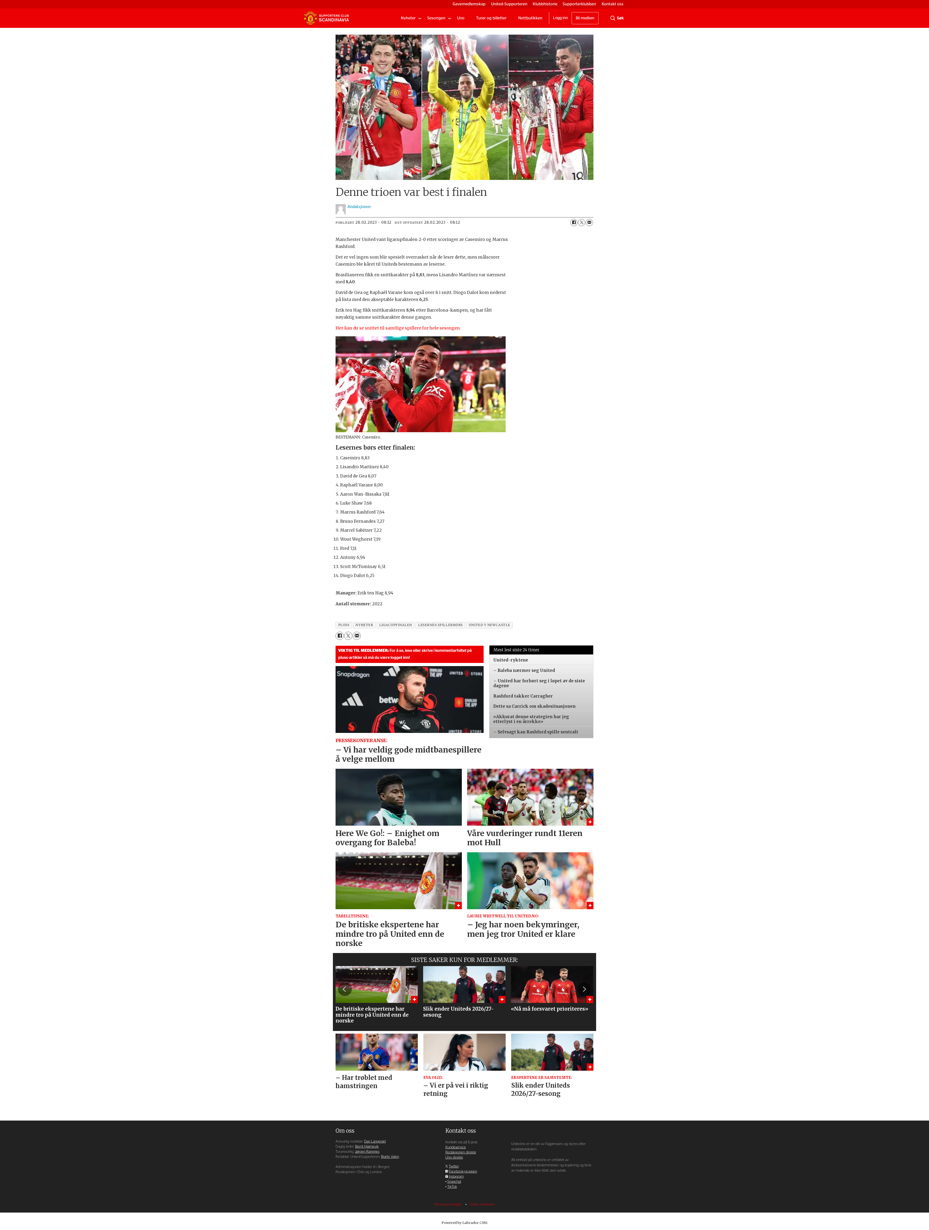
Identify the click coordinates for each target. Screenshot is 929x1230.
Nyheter (408, 18)
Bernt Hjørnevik (367, 1146)
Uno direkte (454, 1157)
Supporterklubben (579, 4)
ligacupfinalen (395, 625)
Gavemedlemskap (469, 4)
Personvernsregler (449, 1204)
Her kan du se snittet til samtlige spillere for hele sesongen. (398, 328)
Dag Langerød (375, 1141)
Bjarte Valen (390, 1157)
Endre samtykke (482, 1204)
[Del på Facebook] (573, 222)
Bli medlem (585, 18)
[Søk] (612, 18)
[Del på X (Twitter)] (581, 222)
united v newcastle (489, 625)
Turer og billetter (491, 18)
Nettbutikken (530, 18)
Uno (460, 18)
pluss (344, 625)
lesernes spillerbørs (440, 625)
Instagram (456, 1176)
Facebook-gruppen (463, 1171)
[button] (345, 989)
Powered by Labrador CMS (464, 1223)
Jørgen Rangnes (367, 1151)
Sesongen (436, 18)
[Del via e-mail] (589, 222)
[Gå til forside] (326, 18)
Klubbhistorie (545, 4)
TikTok (452, 1187)
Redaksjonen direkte (460, 1152)
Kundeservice (455, 1147)
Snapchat (454, 1182)
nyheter (364, 625)
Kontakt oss (612, 4)
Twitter (454, 1166)
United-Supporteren (509, 4)
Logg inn (560, 18)
